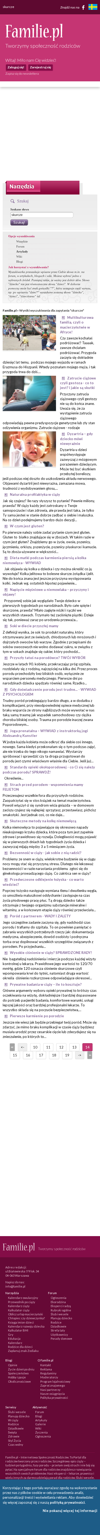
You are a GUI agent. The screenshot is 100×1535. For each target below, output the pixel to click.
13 (74, 1047)
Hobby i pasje (17, 1377)
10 (35, 1047)
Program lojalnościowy (55, 1381)
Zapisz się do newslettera (22, 74)
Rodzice (56, 1322)
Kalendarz (15, 1342)
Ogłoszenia (58, 1297)
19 (67, 1055)
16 (28, 1055)
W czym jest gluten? (27, 526)
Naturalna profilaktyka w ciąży (35, 494)
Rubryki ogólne (61, 1310)
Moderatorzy (49, 1377)
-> (79, 1055)
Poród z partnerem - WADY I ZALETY (40, 916)
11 (48, 1047)
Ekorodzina (58, 1302)
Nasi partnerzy (50, 1389)
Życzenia (41, 1432)
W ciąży (13, 1420)
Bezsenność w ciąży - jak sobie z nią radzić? (45, 853)
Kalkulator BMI (18, 1330)
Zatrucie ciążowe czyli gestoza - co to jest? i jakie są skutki (78, 383)
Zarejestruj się (40, 67)
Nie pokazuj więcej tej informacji (70, 1511)
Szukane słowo (19, 209)
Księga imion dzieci (21, 1322)
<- (22, 1047)
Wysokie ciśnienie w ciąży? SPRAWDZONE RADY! (51, 952)
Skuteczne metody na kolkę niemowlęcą (43, 821)
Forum (20, 246)
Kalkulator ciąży (19, 1310)
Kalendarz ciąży (19, 1306)
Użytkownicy (59, 1334)
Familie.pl (10, 310)
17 (41, 1055)
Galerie (40, 1424)
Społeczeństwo (18, 1373)
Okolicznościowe (19, 1381)
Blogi (19, 261)
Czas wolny (15, 1444)
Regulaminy (48, 1373)
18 (54, 1055)
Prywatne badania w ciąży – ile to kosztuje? (46, 984)
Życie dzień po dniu (21, 1369)
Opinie (12, 1365)
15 (15, 1055)
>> (89, 1055)
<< (12, 1047)
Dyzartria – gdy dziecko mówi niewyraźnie (76, 439)
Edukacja (14, 1338)
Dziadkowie (58, 1326)
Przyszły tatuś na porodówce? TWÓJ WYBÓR (48, 658)
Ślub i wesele (60, 1314)
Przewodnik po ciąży (21, 1302)
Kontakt (45, 1365)
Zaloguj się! (15, 67)
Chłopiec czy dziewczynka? (26, 1318)
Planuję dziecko (61, 1318)
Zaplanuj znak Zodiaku (23, 1350)
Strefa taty (58, 1330)
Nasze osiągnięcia (52, 1393)
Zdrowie (13, 1436)
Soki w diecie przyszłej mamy (34, 626)
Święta (12, 1432)
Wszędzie (22, 241)
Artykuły (22, 251)
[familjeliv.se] (92, 7)
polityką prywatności (67, 1502)
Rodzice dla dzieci (20, 1346)
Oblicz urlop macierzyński (25, 1314)
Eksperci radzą (61, 1306)
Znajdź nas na (70, 7)
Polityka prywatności (54, 1397)
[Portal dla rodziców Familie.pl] (34, 39)
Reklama (46, 1369)
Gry (10, 1334)
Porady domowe (61, 1338)
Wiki (19, 256)
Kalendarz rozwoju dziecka (26, 1326)
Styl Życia (14, 1440)
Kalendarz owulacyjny (23, 1297)
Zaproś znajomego (52, 1385)
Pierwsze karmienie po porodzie (37, 1016)
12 (61, 1047)
